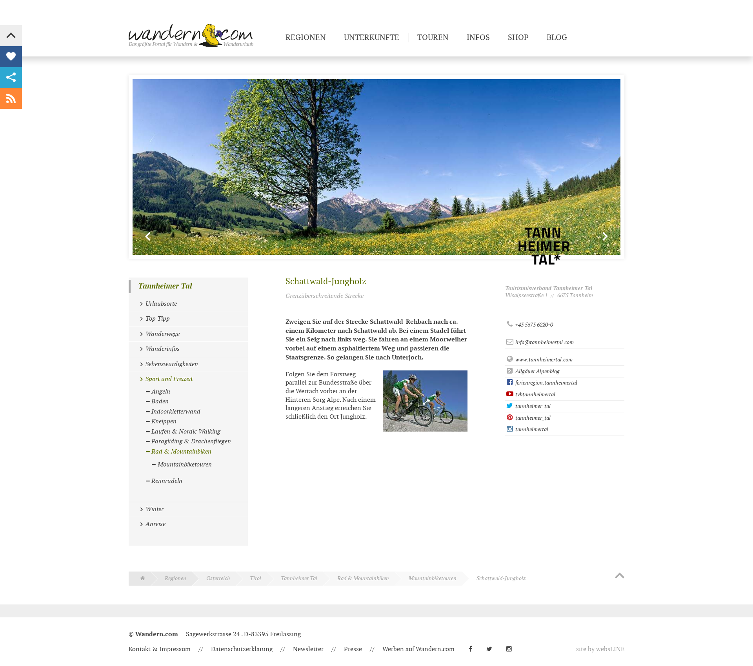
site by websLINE (600, 649)
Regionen (175, 578)
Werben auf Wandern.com (418, 649)
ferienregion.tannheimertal (545, 382)
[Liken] (11, 56)
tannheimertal (531, 429)
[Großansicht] (425, 401)
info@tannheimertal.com (544, 342)
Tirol (255, 578)
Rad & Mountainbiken (363, 578)
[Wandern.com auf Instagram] (512, 649)
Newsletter (308, 649)
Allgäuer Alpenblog (537, 371)
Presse (353, 649)
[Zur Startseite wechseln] (204, 35)
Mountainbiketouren (433, 578)
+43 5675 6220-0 (533, 324)
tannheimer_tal (532, 406)
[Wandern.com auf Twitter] (492, 649)
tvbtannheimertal (534, 394)
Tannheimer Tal (165, 286)
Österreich (218, 578)
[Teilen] (11, 77)
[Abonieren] (11, 98)
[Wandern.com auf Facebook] (473, 649)
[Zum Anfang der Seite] (619, 576)
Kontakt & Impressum (160, 649)
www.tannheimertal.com (543, 359)
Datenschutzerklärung (242, 649)
